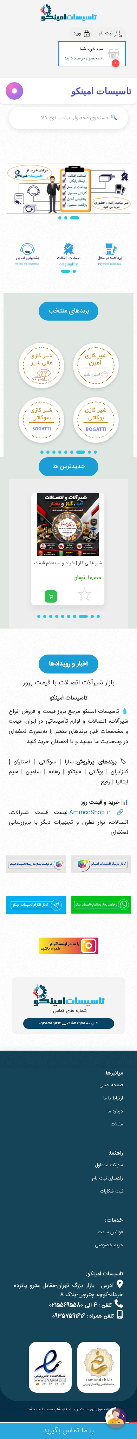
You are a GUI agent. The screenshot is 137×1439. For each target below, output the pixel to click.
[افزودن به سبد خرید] (51, 596)
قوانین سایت (110, 1232)
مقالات (117, 1124)
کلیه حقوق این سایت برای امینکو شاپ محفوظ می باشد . (69, 1409)
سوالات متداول (109, 1165)
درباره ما (115, 1111)
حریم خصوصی (109, 1245)
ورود (77, 33)
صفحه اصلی (111, 1085)
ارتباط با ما (113, 1098)
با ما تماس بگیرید (68, 1431)
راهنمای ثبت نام (107, 1178)
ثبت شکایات (111, 1191)
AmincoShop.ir (90, 812)
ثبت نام (105, 33)
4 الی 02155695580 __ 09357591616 (68, 1023)
